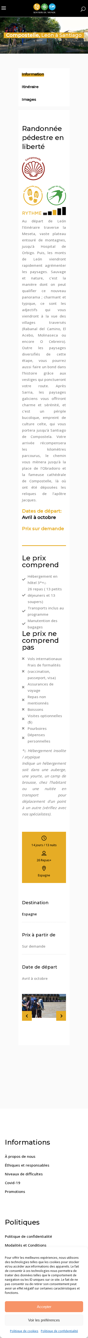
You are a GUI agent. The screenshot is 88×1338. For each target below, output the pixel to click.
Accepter (44, 1307)
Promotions (15, 1191)
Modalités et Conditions (25, 1245)
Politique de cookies (24, 1331)
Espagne (29, 914)
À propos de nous (20, 1156)
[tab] (44, 74)
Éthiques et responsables (27, 1165)
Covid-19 (12, 1182)
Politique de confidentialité (59, 1331)
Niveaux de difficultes (24, 1173)
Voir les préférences (44, 1320)
